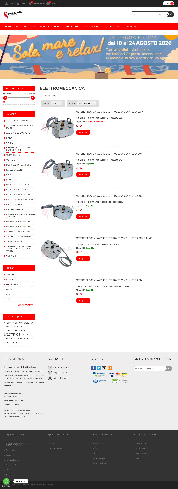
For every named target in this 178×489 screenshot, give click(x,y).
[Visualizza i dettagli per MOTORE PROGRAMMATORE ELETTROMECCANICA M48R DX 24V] (57, 295)
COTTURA (11, 160)
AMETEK (10, 274)
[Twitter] (99, 368)
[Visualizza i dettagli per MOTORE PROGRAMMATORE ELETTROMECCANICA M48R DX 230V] (57, 211)
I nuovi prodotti (141, 443)
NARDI (9, 289)
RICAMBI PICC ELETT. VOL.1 (19, 222)
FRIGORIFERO (10, 331)
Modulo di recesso (55, 448)
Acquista (83, 132)
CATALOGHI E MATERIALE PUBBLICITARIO (18, 149)
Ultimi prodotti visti (142, 448)
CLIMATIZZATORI (14, 155)
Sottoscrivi (169, 368)
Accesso (23, 3)
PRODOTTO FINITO (15, 204)
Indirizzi (95, 453)
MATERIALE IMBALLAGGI (18, 190)
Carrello (54, 3)
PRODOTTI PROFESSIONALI (19, 199)
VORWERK (11, 256)
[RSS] (110, 368)
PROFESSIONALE (14, 209)
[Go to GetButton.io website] (6, 486)
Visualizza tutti (25, 305)
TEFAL (9, 299)
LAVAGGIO (11, 180)
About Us (9, 470)
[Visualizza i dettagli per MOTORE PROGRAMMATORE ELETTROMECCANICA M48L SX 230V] (57, 127)
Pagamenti (10, 475)
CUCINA (28, 322)
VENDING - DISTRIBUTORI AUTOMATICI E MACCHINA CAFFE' (18, 248)
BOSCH (9, 279)
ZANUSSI (16, 342)
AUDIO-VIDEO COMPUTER (18, 133)
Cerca (171, 14)
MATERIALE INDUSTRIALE (18, 195)
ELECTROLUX (10, 327)
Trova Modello (11, 450)
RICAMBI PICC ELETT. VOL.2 (19, 227)
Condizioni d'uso (12, 465)
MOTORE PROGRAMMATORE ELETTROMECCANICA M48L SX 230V (109, 112)
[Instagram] (104, 368)
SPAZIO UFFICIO (14, 241)
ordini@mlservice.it (60, 378)
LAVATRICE (12, 334)
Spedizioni (10, 455)
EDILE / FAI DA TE (14, 170)
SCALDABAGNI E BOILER (18, 231)
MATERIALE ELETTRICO (17, 185)
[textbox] (149, 14)
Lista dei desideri (39, 3)
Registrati (11, 3)
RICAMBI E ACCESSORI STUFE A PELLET (20, 215)
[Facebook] (93, 368)
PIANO (7, 339)
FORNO (20, 327)
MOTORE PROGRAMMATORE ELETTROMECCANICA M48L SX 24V (109, 154)
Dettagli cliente (98, 443)
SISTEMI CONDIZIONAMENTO (20, 236)
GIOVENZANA (12, 284)
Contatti (52, 443)
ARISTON (8, 323)
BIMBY (9, 138)
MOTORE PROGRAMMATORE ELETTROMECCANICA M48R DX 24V (109, 280)
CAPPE (9, 143)
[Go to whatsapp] (6, 481)
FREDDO (10, 175)
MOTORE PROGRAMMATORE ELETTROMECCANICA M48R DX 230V (109, 196)
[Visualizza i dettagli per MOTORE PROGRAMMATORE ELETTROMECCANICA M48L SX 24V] (57, 169)
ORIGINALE (27, 335)
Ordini (95, 448)
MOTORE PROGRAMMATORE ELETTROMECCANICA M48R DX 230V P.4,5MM (114, 238)
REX (8, 294)
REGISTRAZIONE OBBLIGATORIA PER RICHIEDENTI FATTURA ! (19, 444)
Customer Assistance (100, 463)
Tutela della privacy (13, 460)
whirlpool (7, 342)
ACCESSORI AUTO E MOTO (19, 121)
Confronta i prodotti (142, 453)
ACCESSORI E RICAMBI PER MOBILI (19, 127)
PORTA (14, 338)
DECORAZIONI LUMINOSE (18, 165)
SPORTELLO (28, 338)
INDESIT (21, 331)
